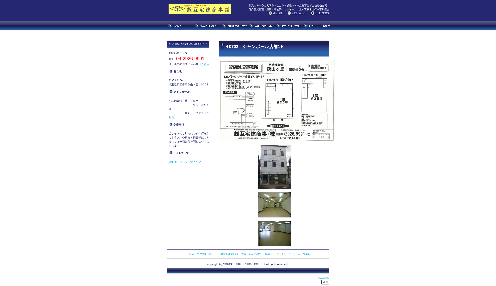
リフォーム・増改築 (299, 254)
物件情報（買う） (206, 254)
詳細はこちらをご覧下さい (185, 161)
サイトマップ (322, 13)
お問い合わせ (299, 13)
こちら (205, 64)
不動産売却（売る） (228, 254)
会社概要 (277, 13)
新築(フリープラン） (275, 254)
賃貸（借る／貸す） (251, 254)
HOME (191, 254)
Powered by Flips (323, 278)
